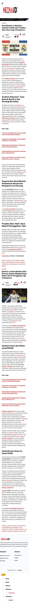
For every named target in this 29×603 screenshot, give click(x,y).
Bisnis (7, 582)
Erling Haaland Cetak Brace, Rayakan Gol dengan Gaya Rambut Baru (13, 145)
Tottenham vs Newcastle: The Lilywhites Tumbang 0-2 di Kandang (14, 139)
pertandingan (18, 105)
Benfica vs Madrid (10, 209)
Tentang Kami (17, 555)
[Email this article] (15, 37)
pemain (8, 89)
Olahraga (8, 589)
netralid (7, 34)
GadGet (11, 600)
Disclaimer (2, 560)
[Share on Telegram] (17, 37)
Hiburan (8, 585)
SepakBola (12, 593)
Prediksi (4, 490)
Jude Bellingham (18, 200)
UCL (24, 531)
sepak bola (16, 434)
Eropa (8, 61)
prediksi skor (22, 247)
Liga (13, 462)
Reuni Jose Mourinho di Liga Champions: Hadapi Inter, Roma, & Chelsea (14, 158)
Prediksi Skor (6, 256)
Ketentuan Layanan (4, 555)
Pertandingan (10, 68)
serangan (4, 120)
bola (15, 121)
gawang (23, 172)
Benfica (21, 62)
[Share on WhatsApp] (24, 35)
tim (18, 73)
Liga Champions (9, 262)
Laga (22, 61)
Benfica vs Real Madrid (13, 260)
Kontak (16, 560)
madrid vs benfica (10, 78)
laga (3, 413)
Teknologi (8, 596)
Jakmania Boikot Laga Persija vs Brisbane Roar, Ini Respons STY (14, 152)
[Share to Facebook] (21, 35)
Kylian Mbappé (13, 320)
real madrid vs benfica (14, 249)
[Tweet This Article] (22, 35)
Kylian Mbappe (6, 527)
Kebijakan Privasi (4, 558)
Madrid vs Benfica (10, 118)
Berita (7, 578)
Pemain (4, 164)
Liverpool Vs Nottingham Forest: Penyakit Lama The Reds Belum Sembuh (14, 133)
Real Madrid (5, 64)
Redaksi (16, 557)
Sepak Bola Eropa (18, 531)
